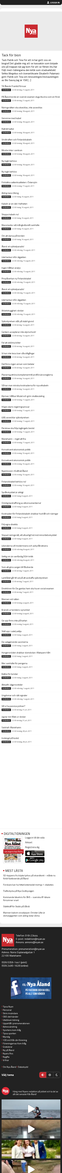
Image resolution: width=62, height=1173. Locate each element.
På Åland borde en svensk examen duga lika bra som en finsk (31, 96)
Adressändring (10, 1026)
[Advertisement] (31, 792)
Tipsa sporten (9, 1033)
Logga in (55, 2)
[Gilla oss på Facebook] (31, 988)
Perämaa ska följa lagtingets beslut (18, 428)
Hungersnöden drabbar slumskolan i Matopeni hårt (26, 652)
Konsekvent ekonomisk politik (16, 449)
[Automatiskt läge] (42, 1075)
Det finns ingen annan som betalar (18, 364)
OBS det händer (10, 1016)
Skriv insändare (10, 1013)
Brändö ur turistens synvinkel (16, 609)
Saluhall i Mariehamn (11, 727)
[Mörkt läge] (56, 1075)
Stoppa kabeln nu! (10, 214)
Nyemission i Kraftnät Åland (15, 471)
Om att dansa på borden (13, 235)
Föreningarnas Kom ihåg (14, 1043)
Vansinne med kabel (11, 118)
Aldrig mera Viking (10, 193)
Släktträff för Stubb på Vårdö (16, 906)
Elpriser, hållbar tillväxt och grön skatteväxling (23, 396)
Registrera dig (32, 847)
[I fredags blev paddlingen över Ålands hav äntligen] (31, 1108)
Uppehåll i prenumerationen (16, 1023)
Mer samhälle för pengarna (14, 663)
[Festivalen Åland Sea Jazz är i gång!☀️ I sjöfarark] (31, 1129)
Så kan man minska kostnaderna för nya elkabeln (25, 385)
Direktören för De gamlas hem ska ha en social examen (28, 588)
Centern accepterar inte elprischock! (19, 332)
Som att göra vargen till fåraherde (17, 567)
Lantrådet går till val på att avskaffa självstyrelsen (25, 577)
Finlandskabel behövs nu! (14, 481)
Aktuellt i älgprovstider (12, 684)
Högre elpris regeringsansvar (16, 406)
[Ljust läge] (49, 1075)
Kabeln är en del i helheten (14, 203)
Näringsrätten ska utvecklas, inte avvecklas (22, 107)
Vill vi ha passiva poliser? (13, 706)
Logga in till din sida (35, 837)
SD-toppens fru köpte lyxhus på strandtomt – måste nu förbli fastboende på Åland (29, 877)
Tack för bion (11, 55)
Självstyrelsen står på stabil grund (18, 321)
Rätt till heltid (8, 128)
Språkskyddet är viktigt (12, 492)
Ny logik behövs (9, 161)
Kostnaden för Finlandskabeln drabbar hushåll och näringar (30, 513)
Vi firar (6, 1060)
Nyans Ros (8, 1053)
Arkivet (28, 842)
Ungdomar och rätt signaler (14, 695)
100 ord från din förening (15, 1040)
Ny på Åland (8, 1050)
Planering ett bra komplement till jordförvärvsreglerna (27, 374)
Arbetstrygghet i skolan (13, 310)
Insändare (6, 90)
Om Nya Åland (9, 1067)
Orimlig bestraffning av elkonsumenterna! (21, 503)
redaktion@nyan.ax (34, 939)
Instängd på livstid (10, 738)
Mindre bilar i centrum (12, 150)
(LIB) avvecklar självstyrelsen (15, 417)
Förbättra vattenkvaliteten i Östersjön (19, 182)
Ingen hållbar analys (11, 267)
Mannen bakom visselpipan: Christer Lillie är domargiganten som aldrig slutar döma (24, 914)
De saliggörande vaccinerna (15, 642)
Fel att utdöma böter (11, 342)
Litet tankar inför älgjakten (14, 257)
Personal (7, 1010)
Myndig (6, 1036)
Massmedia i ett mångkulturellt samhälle (20, 225)
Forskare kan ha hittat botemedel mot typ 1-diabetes (28, 884)
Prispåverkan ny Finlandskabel (16, 278)
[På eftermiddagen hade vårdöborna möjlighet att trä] (31, 1149)
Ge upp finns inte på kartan (14, 620)
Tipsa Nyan (8, 1006)
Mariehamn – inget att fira (14, 438)
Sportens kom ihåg (12, 1030)
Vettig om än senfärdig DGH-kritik (17, 556)
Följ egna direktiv (10, 524)
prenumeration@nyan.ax (32, 949)
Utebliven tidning (11, 1020)
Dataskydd (23, 1067)
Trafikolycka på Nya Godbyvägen (18, 891)
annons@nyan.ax (34, 942)
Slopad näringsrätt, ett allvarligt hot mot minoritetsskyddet (29, 535)
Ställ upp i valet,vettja (11, 631)
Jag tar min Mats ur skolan (14, 716)
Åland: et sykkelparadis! (13, 246)
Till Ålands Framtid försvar (14, 86)
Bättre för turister (10, 674)
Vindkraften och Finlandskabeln (17, 139)
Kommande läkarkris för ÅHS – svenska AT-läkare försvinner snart (26, 898)
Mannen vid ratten (10, 599)
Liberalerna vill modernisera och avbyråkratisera (25, 545)
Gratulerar (7, 1046)
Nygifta (6, 1056)
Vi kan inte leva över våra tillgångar (18, 353)
